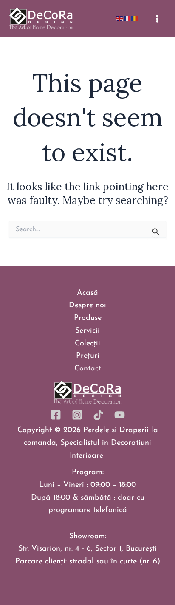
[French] (127, 18)
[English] (120, 18)
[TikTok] (98, 415)
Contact (87, 369)
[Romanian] (135, 18)
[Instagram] (77, 415)
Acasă (87, 293)
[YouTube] (119, 415)
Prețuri (87, 356)
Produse (88, 318)
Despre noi (87, 305)
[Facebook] (56, 415)
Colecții (87, 344)
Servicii (87, 331)
